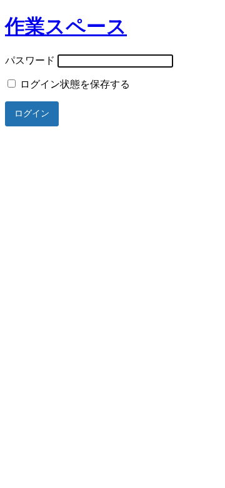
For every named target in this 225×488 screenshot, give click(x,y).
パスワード (30, 60)
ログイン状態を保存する (74, 84)
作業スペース (66, 26)
